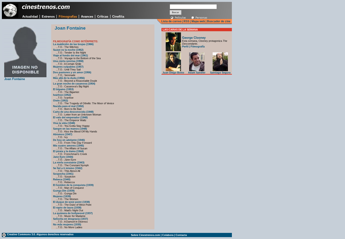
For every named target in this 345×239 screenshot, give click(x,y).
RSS (186, 21)
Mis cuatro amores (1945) (68, 145)
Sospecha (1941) (63, 173)
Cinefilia (118, 16)
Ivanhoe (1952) (62, 94)
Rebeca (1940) (61, 179)
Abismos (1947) (62, 134)
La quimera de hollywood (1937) (73, 213)
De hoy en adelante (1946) (69, 140)
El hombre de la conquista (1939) (73, 185)
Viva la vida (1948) (64, 123)
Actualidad (30, 16)
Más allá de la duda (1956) (69, 78)
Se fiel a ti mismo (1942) (67, 168)
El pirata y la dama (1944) (68, 151)
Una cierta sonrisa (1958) (68, 61)
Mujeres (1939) (62, 196)
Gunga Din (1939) (64, 190)
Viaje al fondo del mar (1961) (70, 55)
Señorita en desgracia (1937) (70, 218)
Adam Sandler (196, 72)
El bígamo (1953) (63, 89)
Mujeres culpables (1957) (68, 66)
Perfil (185, 46)
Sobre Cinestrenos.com (145, 235)
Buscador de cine (218, 21)
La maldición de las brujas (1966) (73, 44)
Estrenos (48, 16)
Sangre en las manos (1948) (70, 128)
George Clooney (194, 37)
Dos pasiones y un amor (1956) (72, 72)
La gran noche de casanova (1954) (74, 83)
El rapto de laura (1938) (67, 207)
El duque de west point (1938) (71, 201)
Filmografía (198, 46)
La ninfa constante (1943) (68, 162)
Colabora (167, 235)
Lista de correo (171, 21)
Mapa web (198, 21)
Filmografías (68, 16)
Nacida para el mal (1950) (68, 106)
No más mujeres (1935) (67, 224)
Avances (87, 16)
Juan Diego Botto (173, 72)
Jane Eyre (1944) (63, 156)
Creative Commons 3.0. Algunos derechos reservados (40, 234)
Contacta (181, 235)
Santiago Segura (220, 72)
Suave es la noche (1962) (68, 49)
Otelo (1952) (60, 100)
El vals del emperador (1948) (70, 117)
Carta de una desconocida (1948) (73, 111)
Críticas (102, 16)
